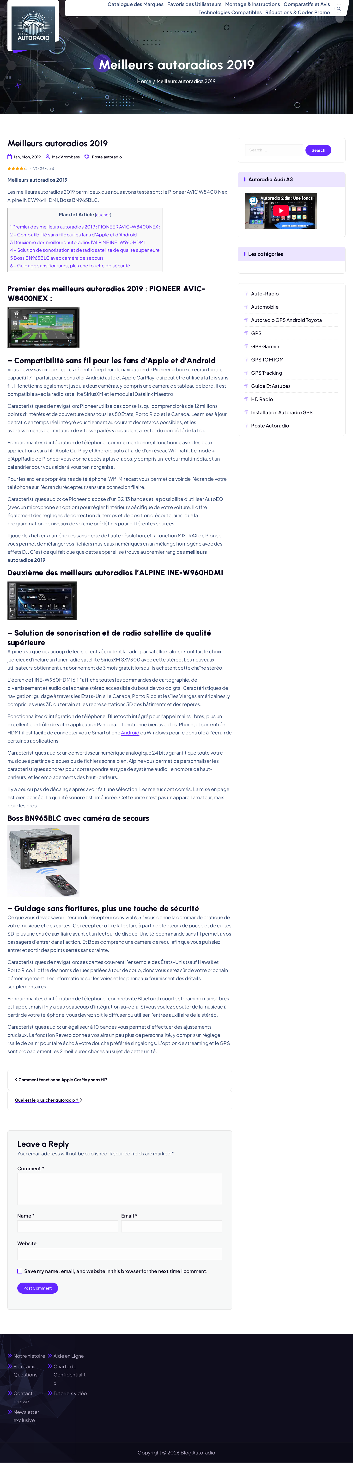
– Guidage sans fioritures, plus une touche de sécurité (70, 265)
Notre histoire (29, 1356)
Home (144, 81)
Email (129, 1216)
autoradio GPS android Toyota (286, 320)
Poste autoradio (107, 156)
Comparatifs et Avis (307, 4)
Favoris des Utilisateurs (194, 4)
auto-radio (265, 293)
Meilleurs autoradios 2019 (186, 81)
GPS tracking (266, 373)
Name (26, 1216)
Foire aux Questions (25, 1370)
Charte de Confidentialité (70, 1374)
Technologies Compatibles (230, 12)
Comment (30, 1168)
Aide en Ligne (69, 1356)
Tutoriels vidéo (70, 1393)
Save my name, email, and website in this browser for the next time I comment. (116, 1271)
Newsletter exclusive (26, 1416)
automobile (265, 307)
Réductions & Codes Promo (297, 12)
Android (130, 732)
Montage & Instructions (252, 4)
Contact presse (23, 1397)
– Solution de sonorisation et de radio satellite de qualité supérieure (85, 250)
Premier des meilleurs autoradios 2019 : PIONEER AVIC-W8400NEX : (85, 226)
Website (27, 1243)
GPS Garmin (265, 346)
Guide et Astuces (271, 386)
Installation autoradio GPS (282, 412)
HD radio (262, 399)
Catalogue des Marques (136, 4)
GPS (256, 333)
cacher (103, 214)
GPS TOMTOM (267, 359)
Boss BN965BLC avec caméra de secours (57, 258)
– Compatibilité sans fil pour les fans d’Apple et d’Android (73, 234)
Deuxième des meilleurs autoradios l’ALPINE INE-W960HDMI (77, 242)
